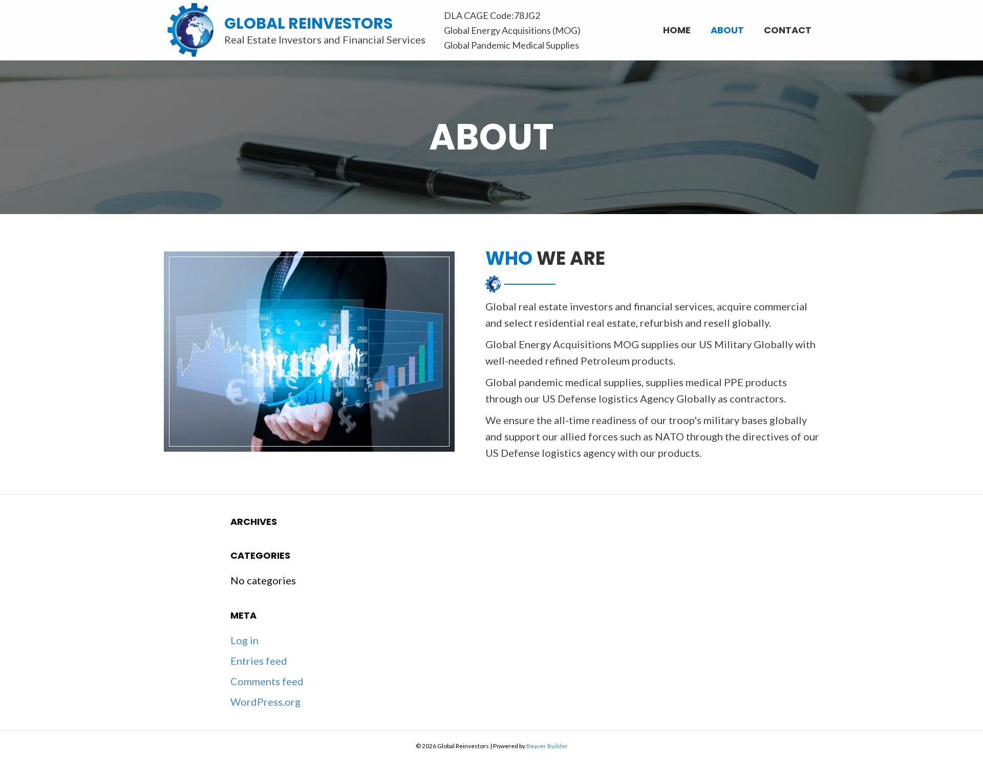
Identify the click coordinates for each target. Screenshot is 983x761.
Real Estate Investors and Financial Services (324, 39)
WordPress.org (265, 701)
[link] (676, 28)
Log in (244, 640)
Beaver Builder (547, 746)
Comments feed (267, 681)
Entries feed (258, 660)
